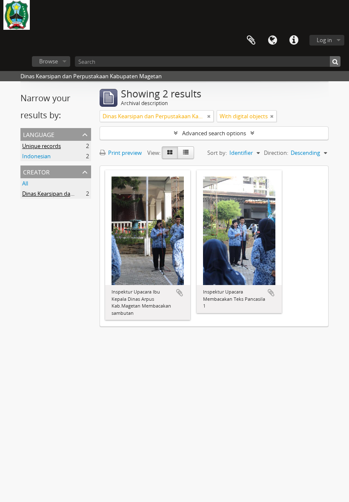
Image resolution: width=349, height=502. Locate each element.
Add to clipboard (179, 292)
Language (272, 40)
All (25, 183)
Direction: (276, 153)
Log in (324, 40)
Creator (36, 171)
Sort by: (217, 153)
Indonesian (36, 156)
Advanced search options (214, 133)
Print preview (124, 153)
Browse (48, 61)
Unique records (41, 146)
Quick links (293, 40)
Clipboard (251, 40)
